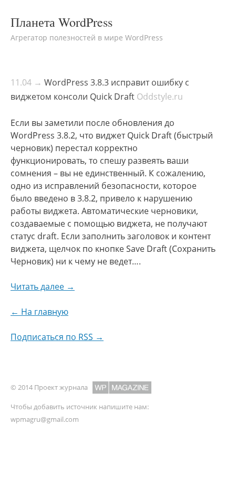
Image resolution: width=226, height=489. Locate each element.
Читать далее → (43, 286)
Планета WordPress (61, 22)
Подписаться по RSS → (57, 337)
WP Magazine (122, 387)
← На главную (39, 311)
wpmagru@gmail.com (45, 419)
